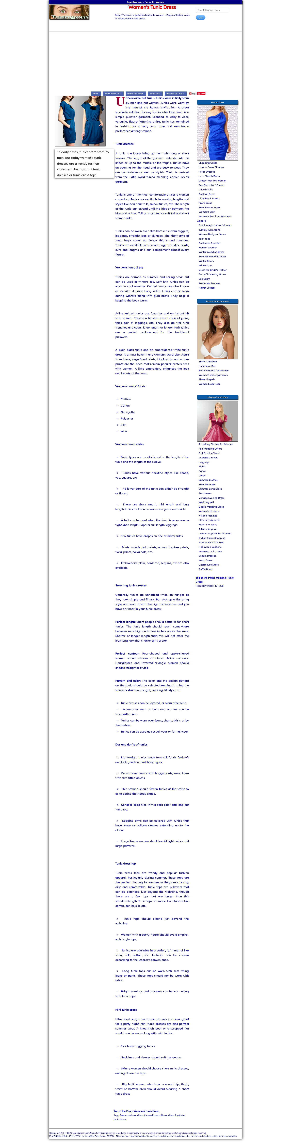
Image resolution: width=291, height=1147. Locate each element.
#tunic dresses (152, 1115)
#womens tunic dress (131, 1115)
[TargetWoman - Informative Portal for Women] (78, 12)
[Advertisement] (145, 61)
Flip (194, 93)
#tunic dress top (170, 1115)
